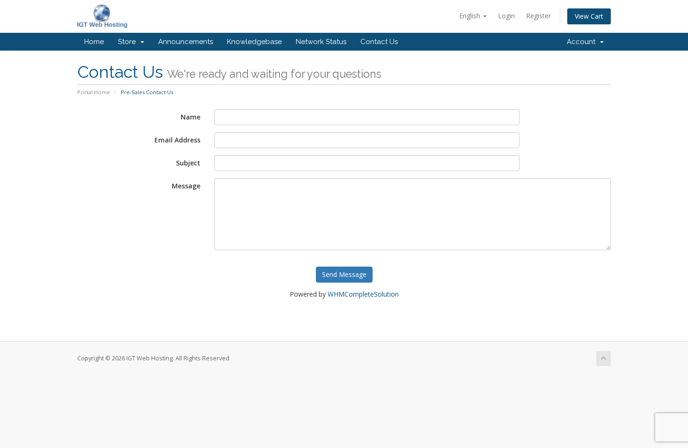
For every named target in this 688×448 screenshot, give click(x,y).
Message (186, 185)
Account (583, 41)
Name (190, 116)
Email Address (177, 139)
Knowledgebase (254, 41)
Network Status (321, 41)
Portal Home (93, 92)
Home (94, 41)
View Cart (589, 16)
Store (128, 41)
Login (506, 15)
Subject (188, 162)
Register (538, 15)
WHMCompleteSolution (363, 294)
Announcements (185, 41)
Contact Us (379, 41)
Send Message (344, 274)
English (470, 15)
